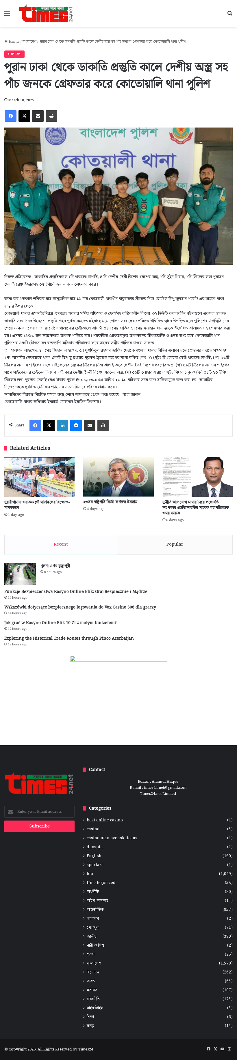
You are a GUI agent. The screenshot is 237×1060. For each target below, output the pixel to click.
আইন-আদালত (97, 901)
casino (93, 829)
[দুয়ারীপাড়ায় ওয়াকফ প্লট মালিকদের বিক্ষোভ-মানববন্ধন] (39, 477)
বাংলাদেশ (29, 42)
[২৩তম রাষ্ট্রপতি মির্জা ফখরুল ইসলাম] (118, 477)
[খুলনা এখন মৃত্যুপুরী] (20, 574)
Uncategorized (101, 883)
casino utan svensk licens (112, 838)
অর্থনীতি (93, 892)
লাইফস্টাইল (95, 1008)
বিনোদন (93, 972)
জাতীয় (92, 937)
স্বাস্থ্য (90, 1026)
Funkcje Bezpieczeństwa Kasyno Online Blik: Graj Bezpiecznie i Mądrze (75, 592)
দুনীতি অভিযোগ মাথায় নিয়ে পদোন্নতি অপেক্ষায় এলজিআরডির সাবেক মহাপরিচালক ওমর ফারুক (195, 507)
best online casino (105, 820)
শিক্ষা (90, 1017)
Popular (174, 544)
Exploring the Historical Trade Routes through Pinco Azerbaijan (69, 638)
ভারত (91, 981)
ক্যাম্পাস (93, 919)
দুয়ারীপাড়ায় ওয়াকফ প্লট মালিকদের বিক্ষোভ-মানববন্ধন (37, 505)
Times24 (85, 1049)
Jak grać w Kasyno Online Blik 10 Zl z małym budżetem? (60, 623)
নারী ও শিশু (96, 946)
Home (14, 42)
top (90, 874)
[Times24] (46, 13)
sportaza (95, 865)
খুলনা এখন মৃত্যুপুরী (55, 566)
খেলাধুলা (93, 928)
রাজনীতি (93, 999)
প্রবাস (91, 955)
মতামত (92, 990)
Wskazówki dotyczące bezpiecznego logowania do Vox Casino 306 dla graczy (80, 607)
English (94, 856)
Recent (61, 544)
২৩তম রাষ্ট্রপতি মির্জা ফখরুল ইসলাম (110, 502)
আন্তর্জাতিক (95, 910)
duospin (95, 847)
